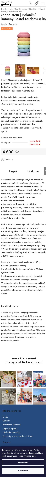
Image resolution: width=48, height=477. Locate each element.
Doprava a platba (10, 428)
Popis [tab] (13, 171)
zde (33, 455)
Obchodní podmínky (11, 432)
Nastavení (23, 462)
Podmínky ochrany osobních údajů (17, 436)
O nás (5, 416)
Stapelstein (13, 24)
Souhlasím (23, 470)
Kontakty (6, 420)
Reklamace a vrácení (12, 424)
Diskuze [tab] (33, 171)
